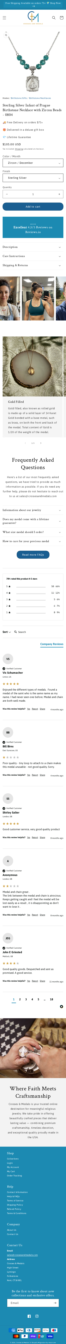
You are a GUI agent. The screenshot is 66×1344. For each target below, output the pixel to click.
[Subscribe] (55, 1303)
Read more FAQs (33, 554)
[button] (4, 18)
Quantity (7, 187)
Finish (6, 171)
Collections (12, 1159)
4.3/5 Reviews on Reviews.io (33, 229)
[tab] (51, 644)
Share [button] (42, 709)
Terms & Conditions (16, 1213)
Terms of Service (15, 1200)
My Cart (11, 1171)
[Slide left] (25, 443)
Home (6, 98)
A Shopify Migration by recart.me (43, 1342)
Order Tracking (14, 1175)
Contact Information (17, 1192)
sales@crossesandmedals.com (22, 1255)
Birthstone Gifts (19, 98)
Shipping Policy (15, 1205)
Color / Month (11, 156)
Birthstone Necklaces (40, 98)
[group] (33, 687)
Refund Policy (14, 1209)
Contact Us (12, 1234)
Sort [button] (5, 631)
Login (10, 1163)
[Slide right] (41, 443)
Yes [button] (28, 709)
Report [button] (35, 709)
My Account (13, 1167)
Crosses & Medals (22, 1342)
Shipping (19, 149)
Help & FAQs (13, 1196)
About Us (11, 1230)
